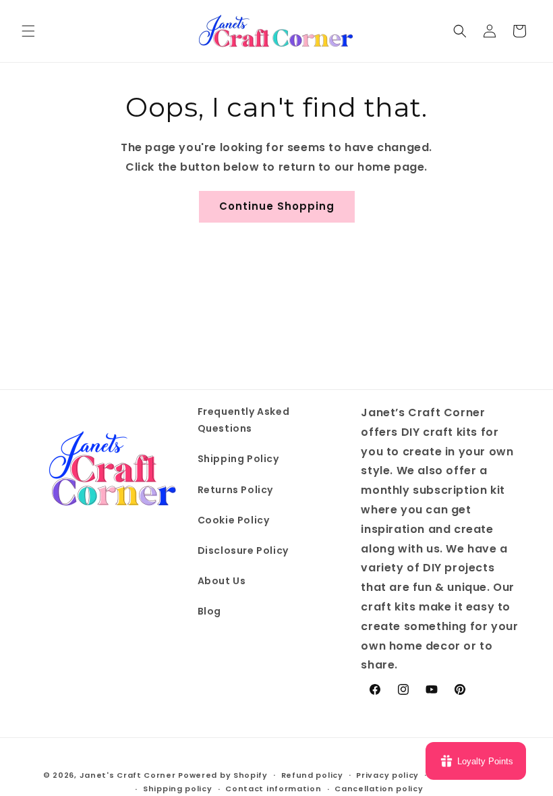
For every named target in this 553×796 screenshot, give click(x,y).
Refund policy (312, 775)
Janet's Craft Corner (128, 775)
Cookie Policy (234, 520)
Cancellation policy (378, 788)
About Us (222, 581)
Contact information (273, 788)
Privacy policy (387, 775)
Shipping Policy (238, 458)
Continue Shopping (276, 206)
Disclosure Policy (243, 550)
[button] (28, 31)
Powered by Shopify (223, 775)
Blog (209, 611)
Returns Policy (235, 489)
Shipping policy (177, 788)
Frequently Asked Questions (244, 420)
